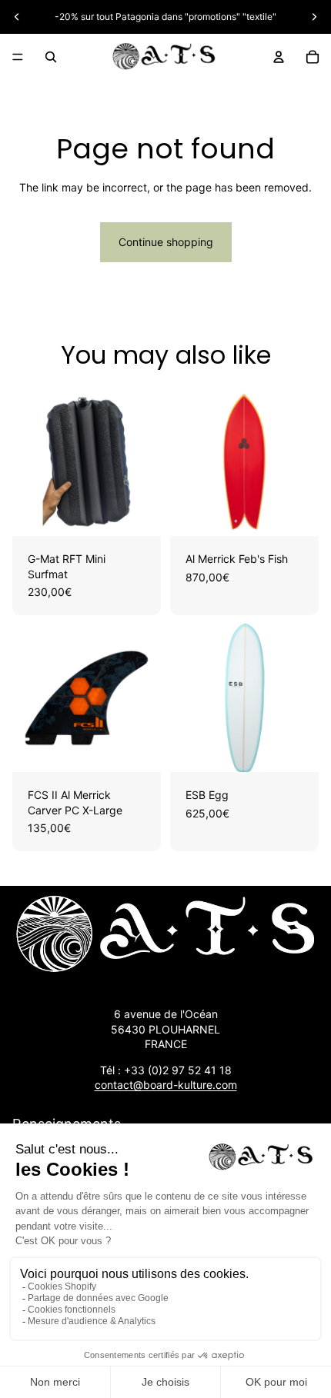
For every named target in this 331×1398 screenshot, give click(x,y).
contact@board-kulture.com (166, 1084)
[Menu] (17, 57)
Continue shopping (166, 241)
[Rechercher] (51, 57)
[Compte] (279, 57)
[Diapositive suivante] (314, 17)
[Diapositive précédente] (17, 17)
